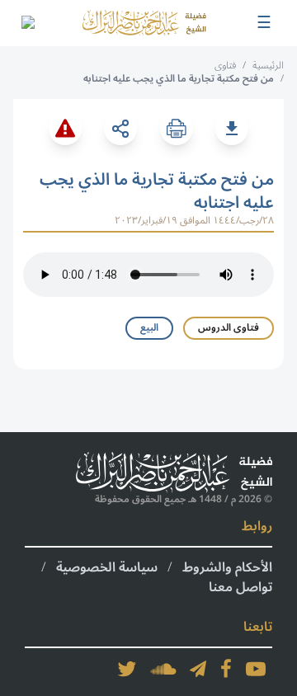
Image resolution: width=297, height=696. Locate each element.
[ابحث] (27, 23)
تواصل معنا (240, 587)
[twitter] (127, 669)
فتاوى (225, 65)
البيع (149, 327)
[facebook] (226, 669)
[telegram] (198, 669)
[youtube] (256, 669)
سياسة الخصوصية (107, 567)
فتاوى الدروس (228, 327)
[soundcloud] (163, 669)
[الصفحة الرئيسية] (144, 22)
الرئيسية (268, 65)
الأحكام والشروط (227, 567)
